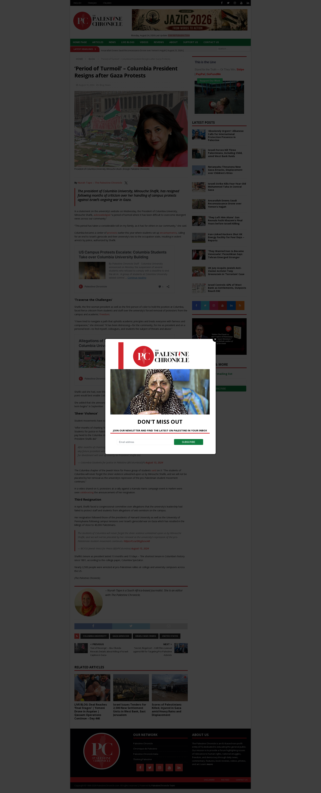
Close (215, 339)
